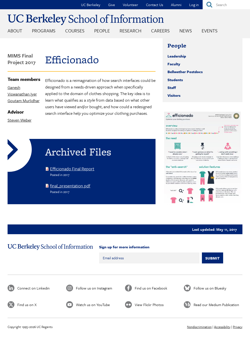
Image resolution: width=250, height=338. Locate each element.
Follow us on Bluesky (210, 288)
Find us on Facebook (151, 288)
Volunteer (130, 4)
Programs (43, 30)
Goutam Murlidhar (24, 100)
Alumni (176, 4)
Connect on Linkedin (33, 288)
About (15, 30)
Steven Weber (19, 120)
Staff (171, 87)
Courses (74, 30)
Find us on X (27, 304)
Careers (160, 30)
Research (130, 30)
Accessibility (222, 326)
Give (111, 4)
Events (210, 30)
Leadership (176, 56)
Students (175, 79)
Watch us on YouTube (93, 304)
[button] (202, 160)
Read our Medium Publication (216, 304)
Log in (194, 4)
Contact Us (154, 4)
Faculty (173, 64)
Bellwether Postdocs (185, 71)
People (102, 30)
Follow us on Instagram (94, 288)
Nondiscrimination (199, 326)
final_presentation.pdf (70, 186)
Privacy (237, 326)
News (185, 30)
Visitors (173, 95)
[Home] (86, 19)
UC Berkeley (90, 4)
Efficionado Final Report (72, 168)
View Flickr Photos (149, 304)
